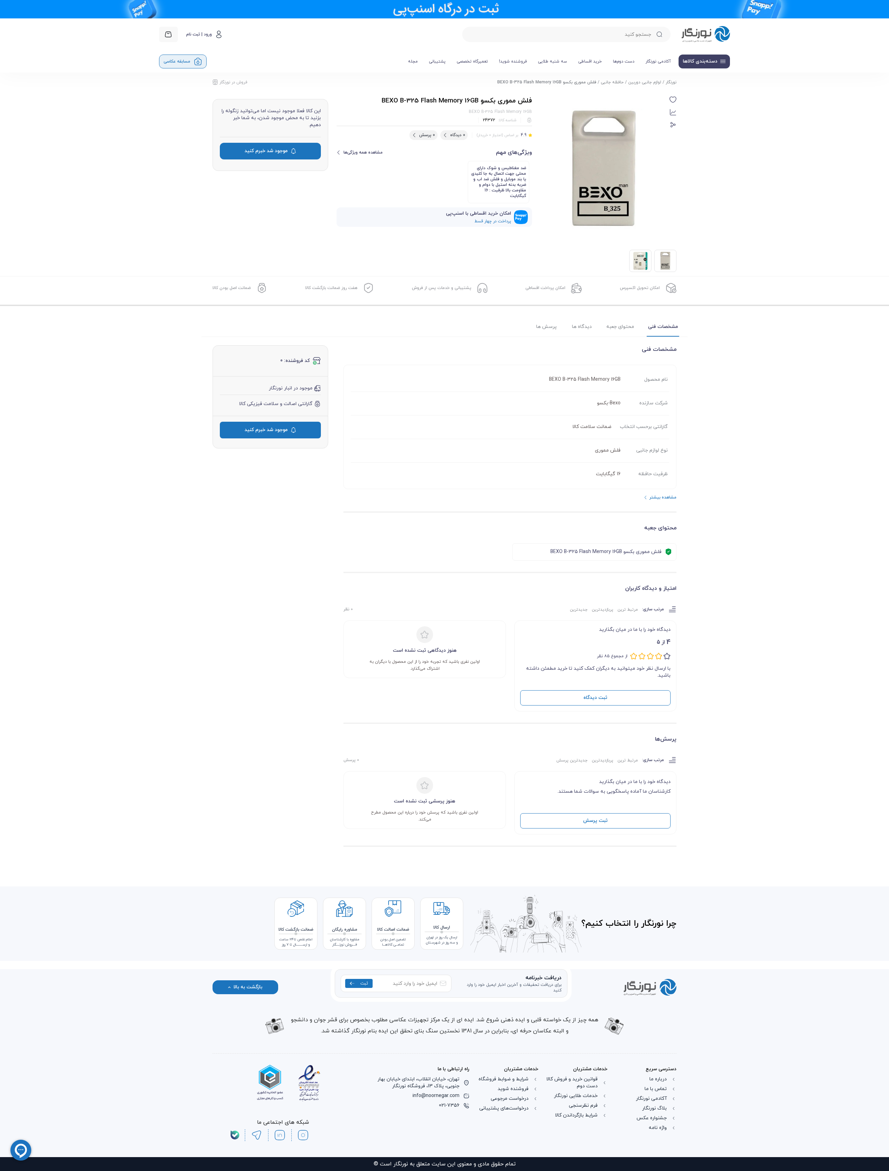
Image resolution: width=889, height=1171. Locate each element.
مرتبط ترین (627, 609)
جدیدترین (579, 609)
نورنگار (671, 82)
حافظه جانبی (612, 82)
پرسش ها (546, 326)
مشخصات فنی (663, 326)
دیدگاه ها (582, 326)
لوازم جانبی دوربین (644, 82)
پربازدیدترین (602, 609)
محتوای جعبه (620, 326)
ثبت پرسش (595, 820)
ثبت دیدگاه (595, 697)
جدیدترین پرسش (572, 760)
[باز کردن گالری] (604, 168)
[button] (673, 99)
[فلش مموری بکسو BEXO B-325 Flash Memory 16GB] (640, 261)
